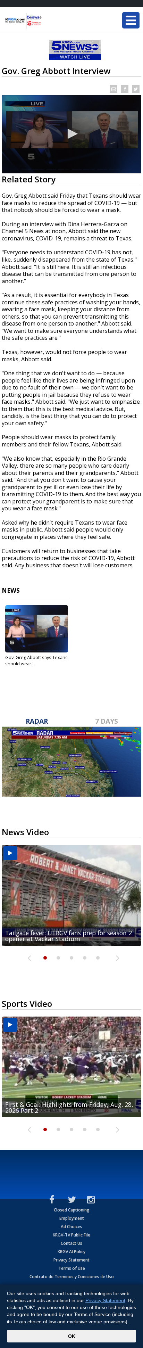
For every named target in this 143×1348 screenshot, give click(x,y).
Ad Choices (71, 1227)
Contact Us (71, 1243)
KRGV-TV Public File (71, 1235)
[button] (71, 133)
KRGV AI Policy (71, 1252)
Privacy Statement (71, 1260)
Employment (71, 1218)
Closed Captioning (72, 1210)
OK (71, 1336)
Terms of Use (71, 1268)
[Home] (46, 21)
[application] (71, 134)
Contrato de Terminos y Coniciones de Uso (72, 1277)
